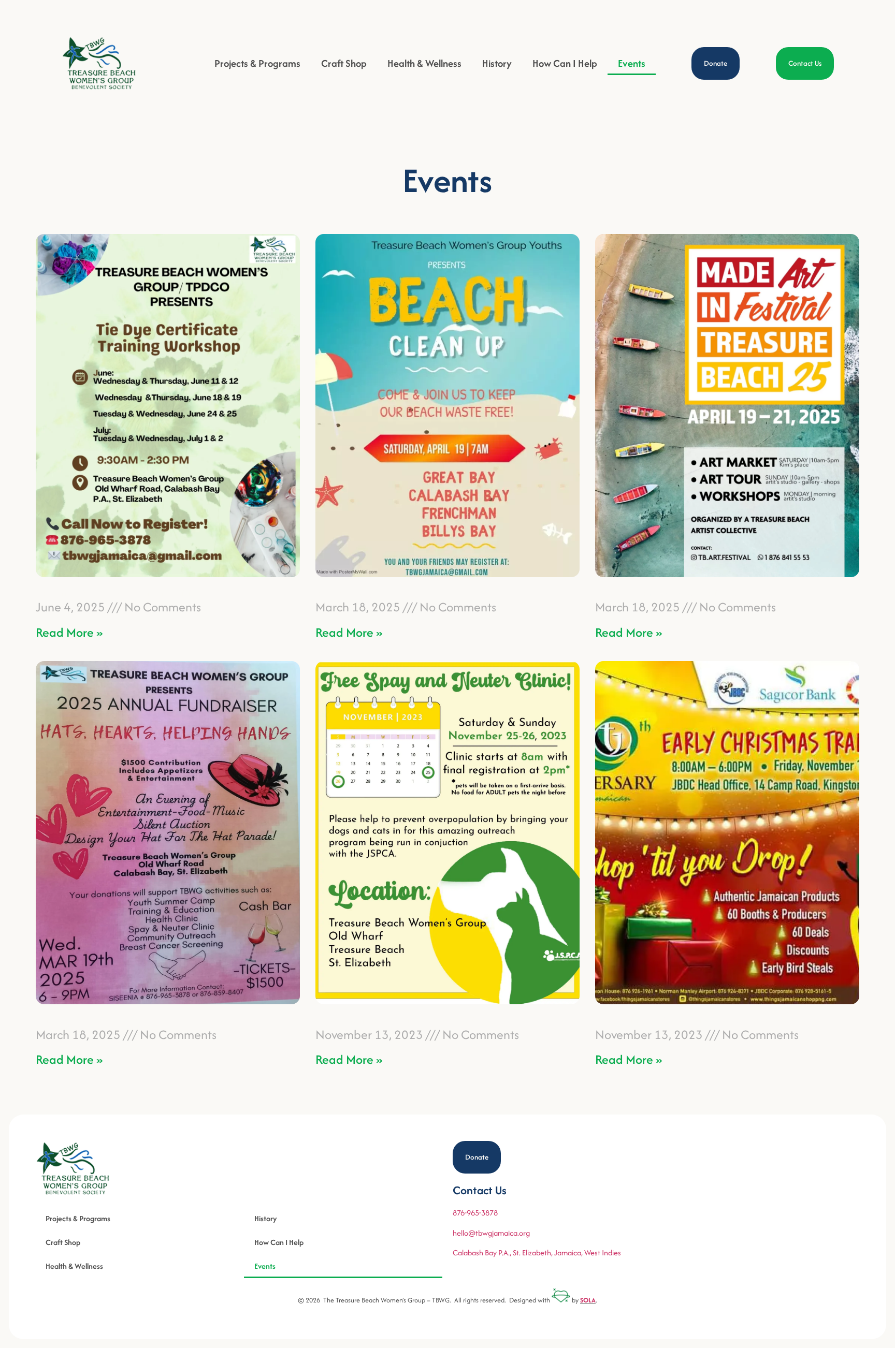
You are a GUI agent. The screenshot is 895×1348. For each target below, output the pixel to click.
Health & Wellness (424, 63)
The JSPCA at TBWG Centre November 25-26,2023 (409, 1020)
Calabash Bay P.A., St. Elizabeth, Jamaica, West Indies (537, 1252)
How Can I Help (564, 63)
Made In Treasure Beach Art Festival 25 (667, 593)
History (497, 63)
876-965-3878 (475, 1212)
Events (631, 63)
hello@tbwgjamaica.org (491, 1232)
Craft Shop (344, 63)
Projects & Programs (257, 63)
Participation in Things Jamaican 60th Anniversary (688, 1020)
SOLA (588, 1300)
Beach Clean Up (344, 593)
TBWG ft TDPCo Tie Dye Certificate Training (118, 593)
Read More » (69, 632)
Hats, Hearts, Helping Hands (87, 1020)
